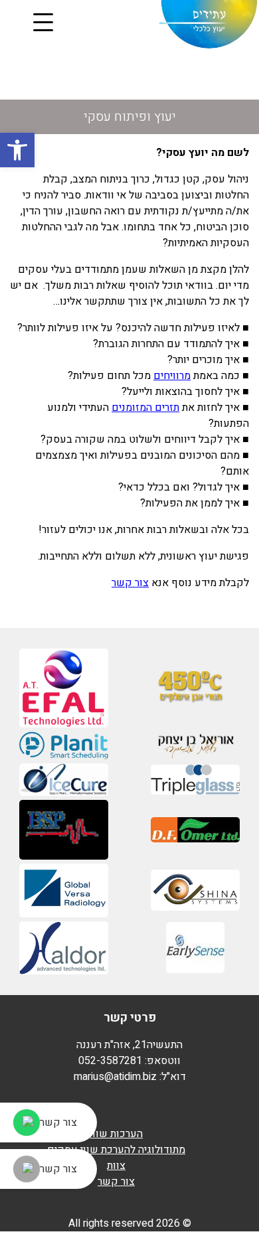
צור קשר (130, 583)
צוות (116, 1166)
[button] (17, 150)
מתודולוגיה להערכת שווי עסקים (116, 1150)
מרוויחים (172, 376)
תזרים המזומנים (145, 408)
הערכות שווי (116, 1134)
